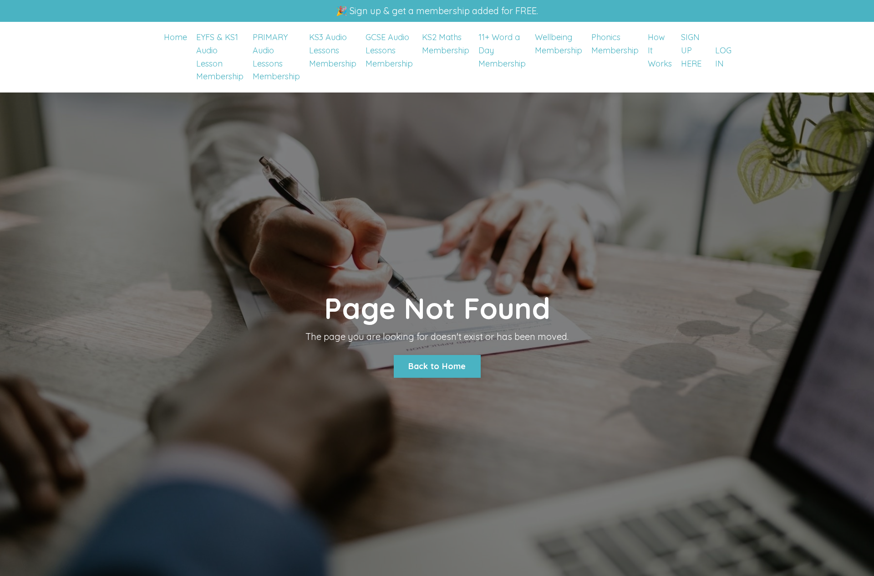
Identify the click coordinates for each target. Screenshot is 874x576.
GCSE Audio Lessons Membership (389, 50)
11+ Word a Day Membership (502, 50)
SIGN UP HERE (691, 50)
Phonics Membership (615, 44)
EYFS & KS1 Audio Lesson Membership (220, 57)
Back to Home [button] (437, 366)
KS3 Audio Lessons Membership (332, 50)
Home (175, 37)
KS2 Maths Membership (445, 44)
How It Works (660, 50)
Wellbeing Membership (558, 44)
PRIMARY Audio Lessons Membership (276, 57)
